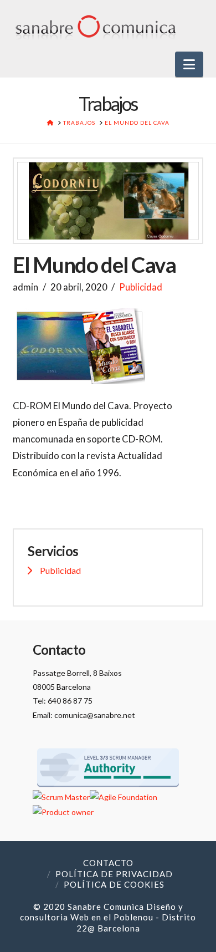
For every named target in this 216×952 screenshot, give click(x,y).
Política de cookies (114, 884)
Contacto (108, 863)
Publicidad (140, 287)
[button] (189, 64)
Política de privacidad (114, 874)
